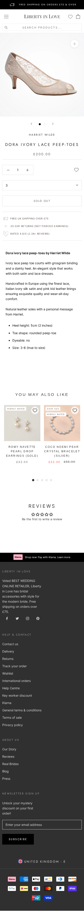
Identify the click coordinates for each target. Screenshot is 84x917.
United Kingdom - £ (44, 861)
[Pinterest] (37, 618)
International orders (16, 681)
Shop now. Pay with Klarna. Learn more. (48, 557)
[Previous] (31, 124)
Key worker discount (17, 695)
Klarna (6, 703)
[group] (22, 437)
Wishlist (7, 673)
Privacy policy (12, 725)
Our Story (9, 749)
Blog (5, 771)
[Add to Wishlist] (76, 169)
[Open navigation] (6, 16)
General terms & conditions (21, 710)
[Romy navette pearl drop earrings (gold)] (22, 423)
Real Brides (10, 764)
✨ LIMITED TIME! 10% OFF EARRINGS (42, 1)
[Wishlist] (70, 16)
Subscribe (18, 839)
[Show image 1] (40, 124)
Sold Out (42, 201)
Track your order (14, 666)
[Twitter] (17, 618)
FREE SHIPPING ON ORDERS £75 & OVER (47, 4)
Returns (7, 659)
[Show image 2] (44, 124)
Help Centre (11, 688)
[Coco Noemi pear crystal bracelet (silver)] (62, 423)
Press (6, 778)
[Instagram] (27, 618)
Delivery (8, 651)
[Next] (53, 124)
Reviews (8, 756)
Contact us (10, 644)
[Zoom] (74, 44)
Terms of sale (12, 717)
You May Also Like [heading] (42, 394)
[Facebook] (7, 618)
